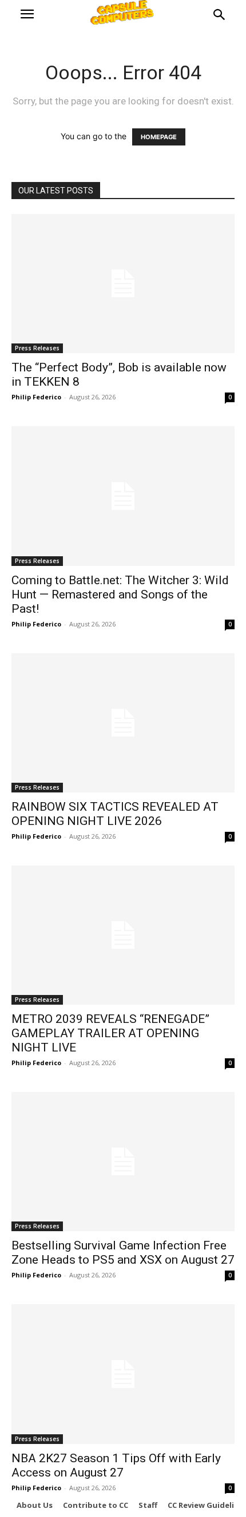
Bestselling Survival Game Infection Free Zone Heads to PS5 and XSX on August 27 (123, 1253)
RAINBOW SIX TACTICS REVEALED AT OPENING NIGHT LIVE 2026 (115, 814)
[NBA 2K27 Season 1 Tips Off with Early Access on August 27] (123, 1373)
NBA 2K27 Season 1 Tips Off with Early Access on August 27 (116, 1465)
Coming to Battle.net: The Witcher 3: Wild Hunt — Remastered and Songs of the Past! (120, 594)
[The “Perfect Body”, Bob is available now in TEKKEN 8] (123, 283)
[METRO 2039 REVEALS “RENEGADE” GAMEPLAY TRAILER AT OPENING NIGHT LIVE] (123, 935)
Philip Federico (36, 397)
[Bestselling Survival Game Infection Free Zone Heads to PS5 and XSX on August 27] (123, 1161)
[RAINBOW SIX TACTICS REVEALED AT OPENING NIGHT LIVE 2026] (123, 722)
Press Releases (37, 348)
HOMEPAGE (159, 137)
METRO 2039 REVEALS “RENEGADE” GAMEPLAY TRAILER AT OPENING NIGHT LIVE (110, 1033)
